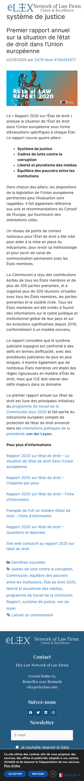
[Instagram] (53, 712)
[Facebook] (31, 712)
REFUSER (38, 774)
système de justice (38, 602)
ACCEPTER (15, 774)
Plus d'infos (12, 766)
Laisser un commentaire (32, 615)
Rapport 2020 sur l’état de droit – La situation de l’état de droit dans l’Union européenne (39, 461)
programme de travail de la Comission (39, 595)
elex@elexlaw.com (42, 686)
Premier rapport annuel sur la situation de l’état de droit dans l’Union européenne (38, 41)
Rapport (13, 602)
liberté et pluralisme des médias (34, 588)
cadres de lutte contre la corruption (41, 569)
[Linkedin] (46, 712)
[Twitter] (38, 712)
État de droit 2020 (59, 582)
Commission (17, 575)
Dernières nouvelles (28, 562)
